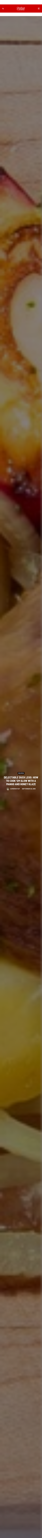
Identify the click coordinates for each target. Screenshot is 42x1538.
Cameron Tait (15, 789)
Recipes (21, 773)
